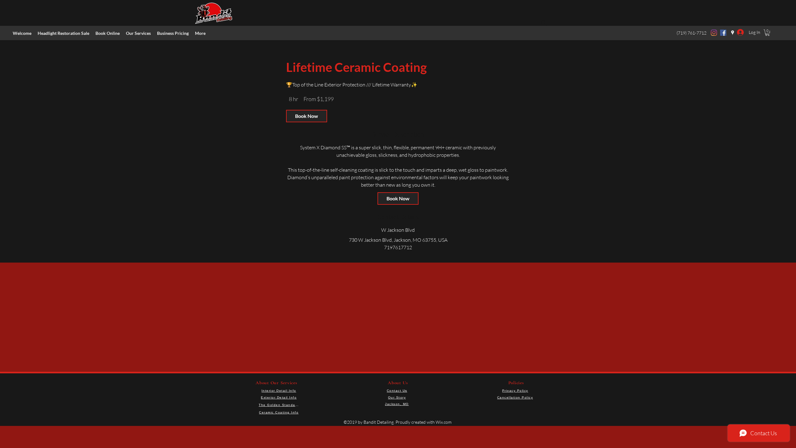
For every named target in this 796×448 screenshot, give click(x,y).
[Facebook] (723, 33)
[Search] (543, 23)
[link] (306, 116)
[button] (138, 33)
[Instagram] (714, 33)
